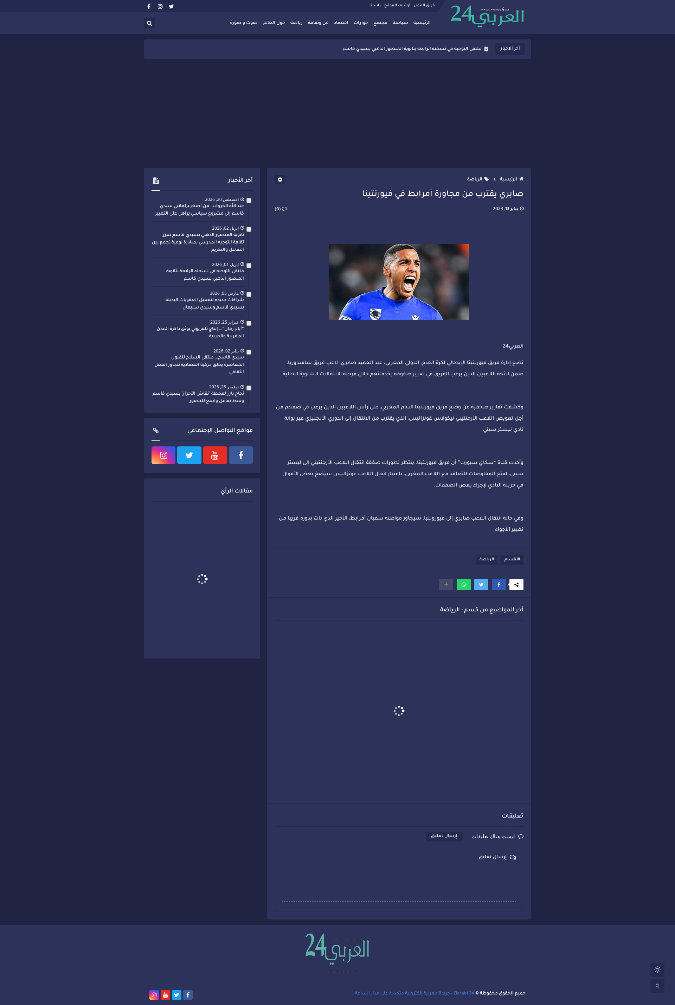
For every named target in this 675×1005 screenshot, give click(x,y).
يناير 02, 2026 (226, 351)
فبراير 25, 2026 (224, 322)
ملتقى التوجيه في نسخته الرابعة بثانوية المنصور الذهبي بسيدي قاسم (205, 275)
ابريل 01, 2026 (225, 264)
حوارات (361, 23)
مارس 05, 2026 (224, 293)
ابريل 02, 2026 (225, 228)
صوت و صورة (244, 23)
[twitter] (171, 6)
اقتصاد (341, 23)
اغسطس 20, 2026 (222, 199)
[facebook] (149, 6)
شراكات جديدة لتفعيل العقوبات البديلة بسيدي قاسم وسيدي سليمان (411, 49)
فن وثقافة (318, 23)
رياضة (296, 23)
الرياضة (474, 179)
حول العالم (274, 23)
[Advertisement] (337, 113)
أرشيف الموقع (397, 6)
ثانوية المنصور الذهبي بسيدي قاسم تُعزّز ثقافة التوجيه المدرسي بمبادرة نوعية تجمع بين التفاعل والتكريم (198, 243)
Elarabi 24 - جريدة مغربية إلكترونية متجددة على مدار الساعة (414, 993)
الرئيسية (422, 23)
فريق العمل (424, 6)
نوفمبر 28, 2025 (224, 387)
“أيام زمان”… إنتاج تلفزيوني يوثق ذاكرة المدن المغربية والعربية (200, 333)
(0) (278, 209)
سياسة (400, 23)
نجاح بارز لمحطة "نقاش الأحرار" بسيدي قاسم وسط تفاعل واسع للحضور (198, 398)
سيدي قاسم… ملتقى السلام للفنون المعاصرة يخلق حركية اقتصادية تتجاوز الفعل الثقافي (199, 365)
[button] (499, 584)
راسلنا (375, 6)
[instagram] (160, 6)
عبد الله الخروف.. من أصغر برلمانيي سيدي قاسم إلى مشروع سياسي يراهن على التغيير (199, 210)
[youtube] (215, 455)
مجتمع (380, 23)
